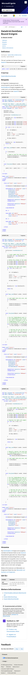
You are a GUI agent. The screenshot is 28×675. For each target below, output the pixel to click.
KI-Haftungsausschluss (6, 664)
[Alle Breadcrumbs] (2, 27)
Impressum (17, 671)
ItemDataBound (5, 87)
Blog (2, 666)
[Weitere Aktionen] (25, 27)
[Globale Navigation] (1, 15)
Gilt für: (4, 46)
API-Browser (12, 27)
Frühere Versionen (18, 664)
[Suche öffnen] (19, 15)
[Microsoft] (14, 16)
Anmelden (24, 15)
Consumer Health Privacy (7, 669)
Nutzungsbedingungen (6, 671)
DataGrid (3, 62)
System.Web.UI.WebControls (14, 55)
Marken (3, 673)
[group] (14, 69)
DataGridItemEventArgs (10, 597)
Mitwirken (8, 666)
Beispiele (4, 42)
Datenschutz (16, 666)
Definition (4, 40)
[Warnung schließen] (26, 2)
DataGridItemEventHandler (8, 76)
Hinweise (4, 44)
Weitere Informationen (7, 48)
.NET (6, 27)
